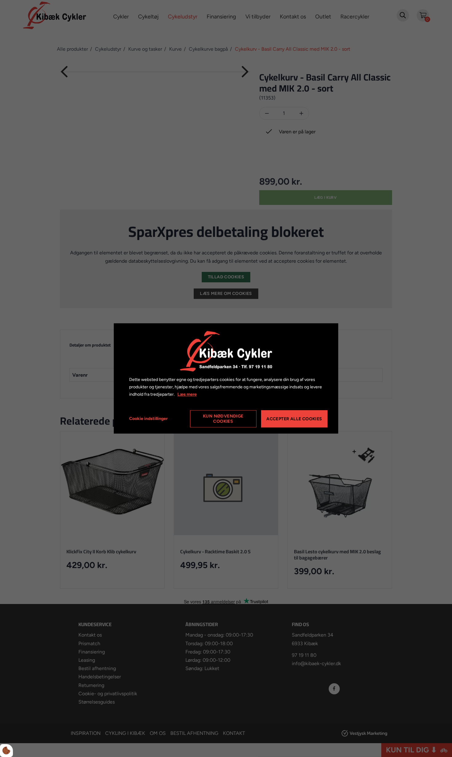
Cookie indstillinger (148, 419)
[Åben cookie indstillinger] (6, 750)
